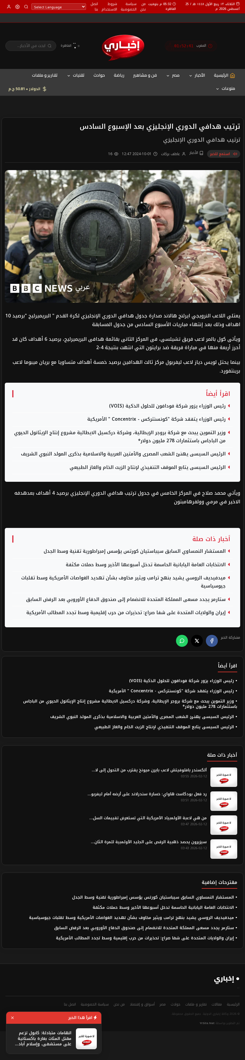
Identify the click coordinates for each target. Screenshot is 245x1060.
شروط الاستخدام (109, 6)
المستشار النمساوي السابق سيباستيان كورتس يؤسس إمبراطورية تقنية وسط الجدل (135, 551)
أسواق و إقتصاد (142, 1004)
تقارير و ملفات (45, 75)
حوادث (99, 75)
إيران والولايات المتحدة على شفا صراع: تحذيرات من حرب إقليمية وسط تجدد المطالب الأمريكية (126, 613)
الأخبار (200, 75)
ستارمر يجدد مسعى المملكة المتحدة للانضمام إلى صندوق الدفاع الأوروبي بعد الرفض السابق (126, 600)
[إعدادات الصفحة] (17, 6)
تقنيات (79, 75)
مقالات (217, 1004)
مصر (176, 75)
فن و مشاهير (145, 75)
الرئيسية (233, 1004)
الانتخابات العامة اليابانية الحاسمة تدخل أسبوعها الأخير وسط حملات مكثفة (146, 565)
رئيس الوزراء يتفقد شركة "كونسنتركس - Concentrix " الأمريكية (156, 419)
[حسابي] (8, 6)
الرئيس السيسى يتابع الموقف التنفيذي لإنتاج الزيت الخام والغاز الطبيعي (148, 468)
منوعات (228, 88)
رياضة (119, 75)
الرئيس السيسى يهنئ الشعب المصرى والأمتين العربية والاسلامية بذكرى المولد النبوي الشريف (123, 454)
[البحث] (26, 6)
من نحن (143, 6)
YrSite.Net (207, 1023)
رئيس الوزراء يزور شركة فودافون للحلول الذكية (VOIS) (167, 406)
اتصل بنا (94, 6)
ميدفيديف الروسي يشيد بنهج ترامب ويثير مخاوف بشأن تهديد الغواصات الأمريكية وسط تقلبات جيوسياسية (123, 582)
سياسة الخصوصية (129, 6)
